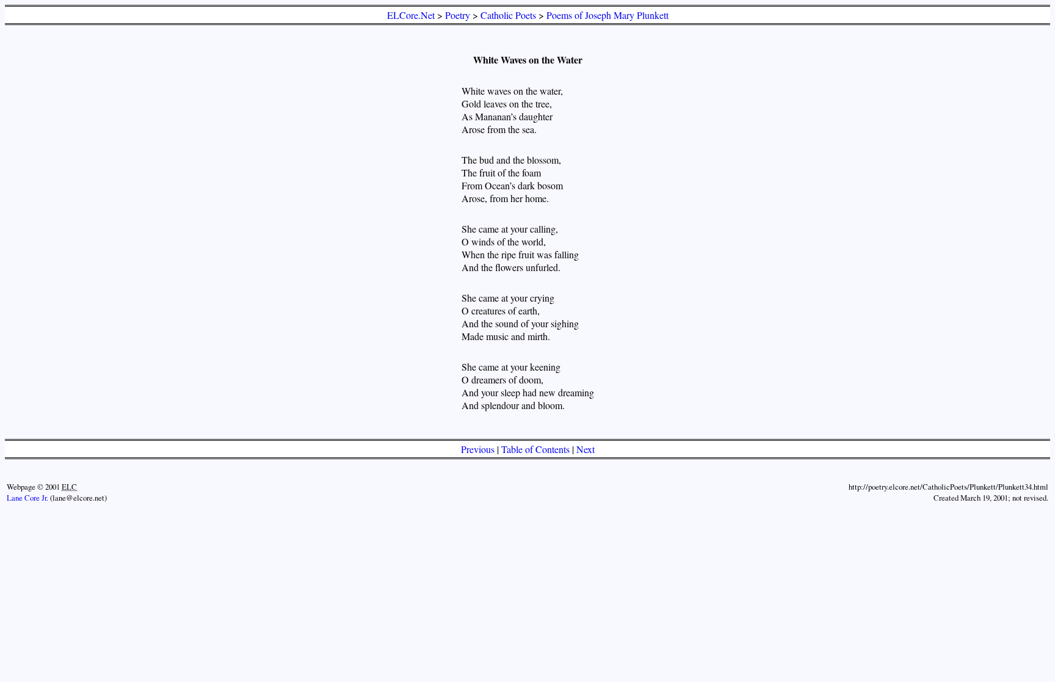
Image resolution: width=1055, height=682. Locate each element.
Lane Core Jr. (27, 497)
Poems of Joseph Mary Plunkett (607, 15)
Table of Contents (535, 449)
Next (585, 449)
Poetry (457, 15)
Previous (478, 449)
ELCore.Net (411, 15)
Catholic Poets (508, 15)
